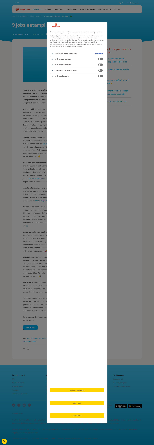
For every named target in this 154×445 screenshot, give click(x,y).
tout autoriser (77, 415)
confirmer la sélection (77, 390)
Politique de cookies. (75, 46)
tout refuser (77, 403)
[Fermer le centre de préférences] (4, 441)
